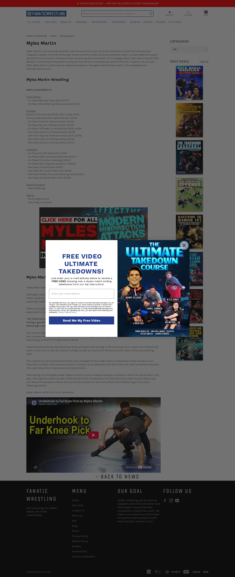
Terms (73, 312)
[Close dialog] (184, 245)
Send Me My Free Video (81, 320)
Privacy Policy (63, 312)
